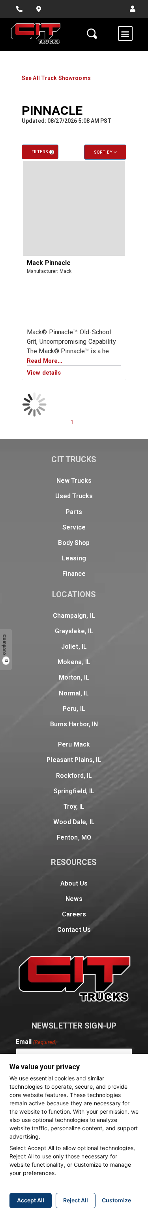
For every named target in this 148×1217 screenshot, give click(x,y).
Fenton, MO (74, 837)
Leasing (74, 558)
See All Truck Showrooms (56, 78)
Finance (74, 573)
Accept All (30, 1200)
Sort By (104, 152)
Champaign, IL (74, 615)
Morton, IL (74, 677)
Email (36, 1042)
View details (44, 373)
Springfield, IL (74, 791)
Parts (74, 512)
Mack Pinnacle (49, 263)
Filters (42, 151)
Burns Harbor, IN (74, 724)
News (74, 899)
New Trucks (74, 480)
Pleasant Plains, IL (74, 760)
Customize (116, 1200)
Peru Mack (74, 744)
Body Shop (74, 543)
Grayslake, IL (74, 631)
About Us (74, 883)
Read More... (44, 360)
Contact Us (74, 929)
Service (74, 527)
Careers (74, 914)
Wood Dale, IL (74, 822)
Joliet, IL (74, 646)
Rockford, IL (74, 775)
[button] (132, 9)
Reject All (75, 1200)
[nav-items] (19, 9)
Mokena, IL (74, 662)
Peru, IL (74, 708)
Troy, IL (74, 806)
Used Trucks (74, 496)
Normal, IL (74, 693)
